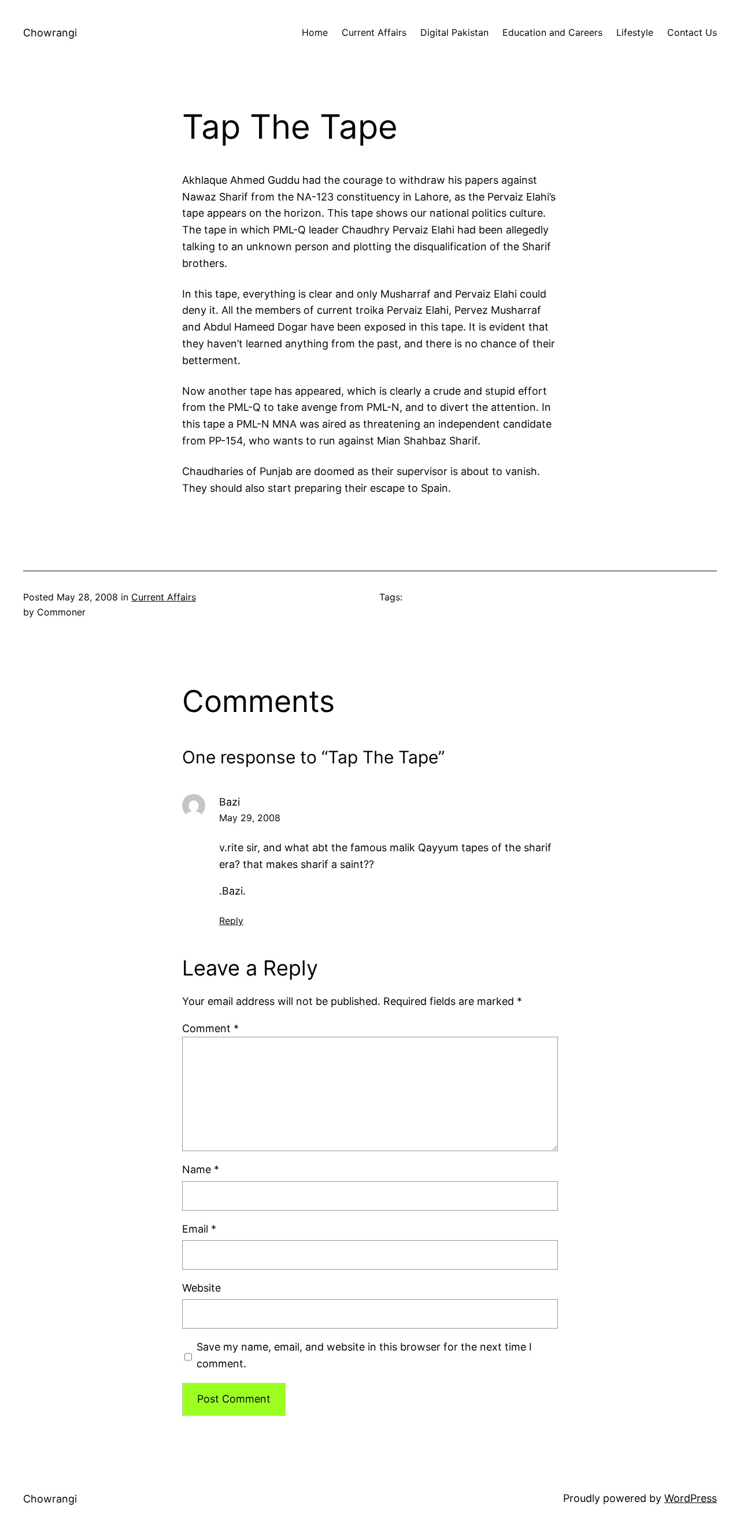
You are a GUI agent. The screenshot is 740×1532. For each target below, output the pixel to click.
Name (200, 1169)
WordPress (690, 1498)
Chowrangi (50, 33)
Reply (231, 920)
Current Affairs (163, 597)
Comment (210, 1028)
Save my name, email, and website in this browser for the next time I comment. (364, 1355)
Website (201, 1288)
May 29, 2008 (249, 818)
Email (199, 1229)
